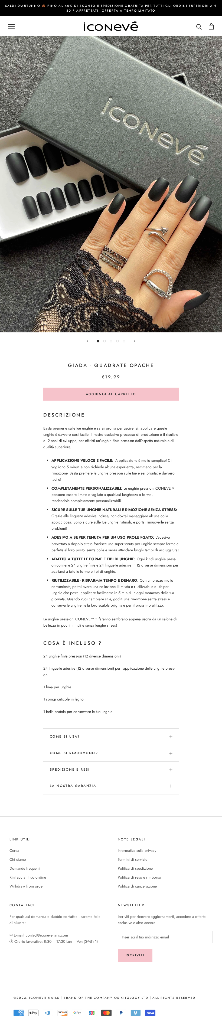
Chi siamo (17, 859)
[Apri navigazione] (11, 26)
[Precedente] (87, 341)
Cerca (14, 850)
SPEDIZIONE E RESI (70, 769)
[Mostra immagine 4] (117, 341)
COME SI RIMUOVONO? (74, 753)
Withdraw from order (26, 886)
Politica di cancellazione (137, 886)
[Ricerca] (199, 26)
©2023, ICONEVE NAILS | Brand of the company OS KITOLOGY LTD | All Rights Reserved (104, 998)
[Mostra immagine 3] (111, 341)
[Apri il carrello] (211, 26)
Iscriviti (135, 955)
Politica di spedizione (135, 868)
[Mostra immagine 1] (98, 341)
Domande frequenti (24, 868)
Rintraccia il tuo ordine (27, 877)
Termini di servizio (133, 859)
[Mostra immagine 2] (104, 341)
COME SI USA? (65, 736)
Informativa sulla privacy (137, 850)
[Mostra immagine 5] (124, 341)
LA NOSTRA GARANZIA (73, 785)
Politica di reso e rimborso (139, 877)
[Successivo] (134, 341)
